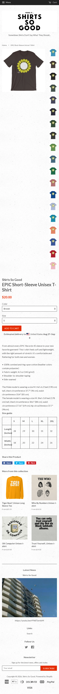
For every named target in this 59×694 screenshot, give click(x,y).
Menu (8, 2)
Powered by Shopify (44, 676)
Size (4, 315)
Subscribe (49, 668)
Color (4, 303)
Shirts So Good (29, 575)
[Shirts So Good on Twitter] (26, 648)
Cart (54, 2)
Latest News (29, 570)
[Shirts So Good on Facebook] (32, 648)
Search (29, 633)
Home (4, 45)
